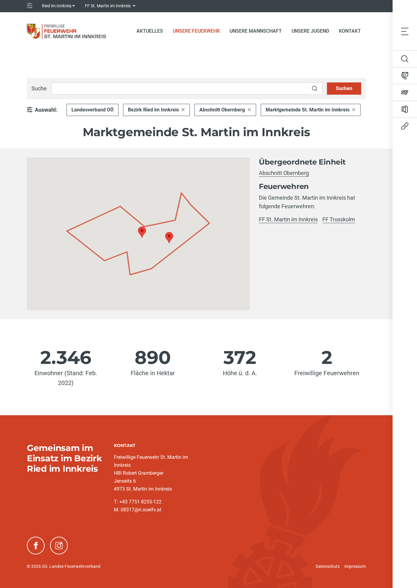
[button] (142, 232)
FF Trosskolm (338, 219)
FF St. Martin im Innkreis (288, 219)
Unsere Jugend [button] (310, 31)
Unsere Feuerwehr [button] (196, 31)
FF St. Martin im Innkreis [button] (108, 5)
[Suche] (405, 59)
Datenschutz (328, 566)
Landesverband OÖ (92, 110)
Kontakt (350, 31)
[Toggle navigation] (405, 31)
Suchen (344, 88)
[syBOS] (405, 92)
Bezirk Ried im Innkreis (153, 110)
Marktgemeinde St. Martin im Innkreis (308, 110)
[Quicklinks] (405, 126)
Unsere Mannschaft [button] (256, 31)
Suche (39, 88)
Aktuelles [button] (149, 31)
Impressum (355, 566)
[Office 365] (405, 109)
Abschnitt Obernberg (222, 110)
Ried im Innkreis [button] (56, 5)
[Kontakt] (405, 75)
